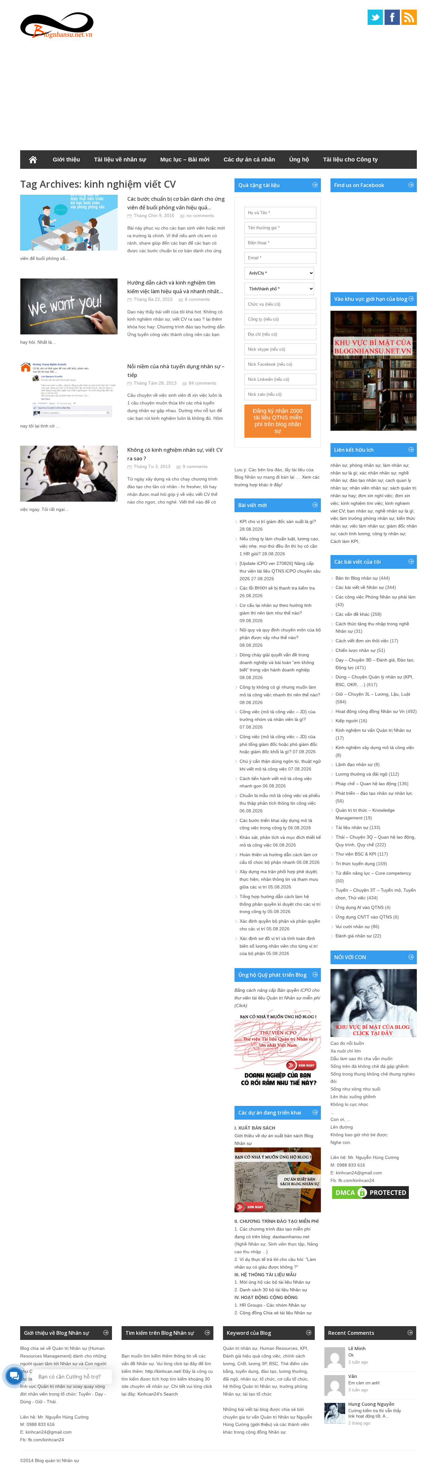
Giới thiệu (66, 159)
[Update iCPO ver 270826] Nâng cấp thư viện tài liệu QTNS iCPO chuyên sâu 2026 (280, 571)
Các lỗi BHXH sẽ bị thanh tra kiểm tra (277, 588)
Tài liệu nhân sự (352, 827)
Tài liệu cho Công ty (350, 159)
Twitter (375, 17)
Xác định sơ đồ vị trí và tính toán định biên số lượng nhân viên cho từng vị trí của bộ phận (279, 946)
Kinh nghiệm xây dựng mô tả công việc (375, 747)
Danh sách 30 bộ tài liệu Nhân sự (273, 1289)
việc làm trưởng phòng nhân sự (362, 518)
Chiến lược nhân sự (356, 650)
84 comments (202, 383)
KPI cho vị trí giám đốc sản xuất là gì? (278, 521)
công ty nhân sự (388, 533)
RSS (409, 17)
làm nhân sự (395, 465)
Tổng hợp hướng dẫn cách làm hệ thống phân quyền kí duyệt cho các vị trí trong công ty (280, 904)
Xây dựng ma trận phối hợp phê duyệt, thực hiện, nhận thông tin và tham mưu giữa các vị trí (279, 879)
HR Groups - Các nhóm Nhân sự (273, 1305)
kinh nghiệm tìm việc (362, 503)
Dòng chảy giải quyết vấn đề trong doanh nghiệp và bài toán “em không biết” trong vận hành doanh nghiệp (277, 662)
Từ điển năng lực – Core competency (373, 873)
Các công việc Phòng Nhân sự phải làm (376, 596)
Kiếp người (347, 720)
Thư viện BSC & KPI (356, 854)
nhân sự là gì (343, 472)
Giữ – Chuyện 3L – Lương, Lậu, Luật (373, 694)
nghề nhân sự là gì (394, 510)
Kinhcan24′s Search (158, 1394)
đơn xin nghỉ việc (375, 495)
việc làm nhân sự (367, 525)
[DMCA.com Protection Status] (370, 1198)
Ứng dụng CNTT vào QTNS (364, 916)
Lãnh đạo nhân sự (354, 764)
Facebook (392, 17)
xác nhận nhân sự (378, 472)
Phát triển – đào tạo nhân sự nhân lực (374, 793)
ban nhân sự (360, 510)
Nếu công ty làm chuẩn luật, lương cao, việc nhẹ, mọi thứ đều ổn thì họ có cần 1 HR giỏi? (279, 546)
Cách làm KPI (344, 541)
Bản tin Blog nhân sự (357, 578)
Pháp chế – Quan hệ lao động (366, 783)
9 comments (195, 466)
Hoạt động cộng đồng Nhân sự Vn (370, 711)
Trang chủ (33, 159)
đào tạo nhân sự (366, 480)
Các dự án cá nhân (249, 159)
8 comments (197, 299)
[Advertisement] (218, 92)
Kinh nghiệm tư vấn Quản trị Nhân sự (373, 730)
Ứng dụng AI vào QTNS (360, 907)
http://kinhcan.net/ (163, 1371)
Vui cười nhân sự (353, 926)
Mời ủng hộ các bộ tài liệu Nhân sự (275, 1282)
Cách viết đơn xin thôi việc (362, 640)
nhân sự (338, 465)
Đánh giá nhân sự (354, 935)
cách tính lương (354, 533)
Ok (351, 1355)
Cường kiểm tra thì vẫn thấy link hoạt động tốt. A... (374, 1413)
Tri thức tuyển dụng (355, 863)
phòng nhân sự (365, 465)
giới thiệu (261, 1424)
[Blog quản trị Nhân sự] (57, 24)
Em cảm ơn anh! (364, 1383)
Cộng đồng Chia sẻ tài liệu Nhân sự (276, 1312)
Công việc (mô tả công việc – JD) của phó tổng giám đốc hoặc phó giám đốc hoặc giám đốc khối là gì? (278, 744)
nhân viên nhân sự (368, 487)
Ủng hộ (299, 159)
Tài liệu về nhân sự (120, 159)
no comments (200, 215)
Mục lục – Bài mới (185, 159)
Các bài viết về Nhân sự (360, 587)
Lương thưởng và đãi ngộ (361, 774)
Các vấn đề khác (352, 614)
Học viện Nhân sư (51, 178)
